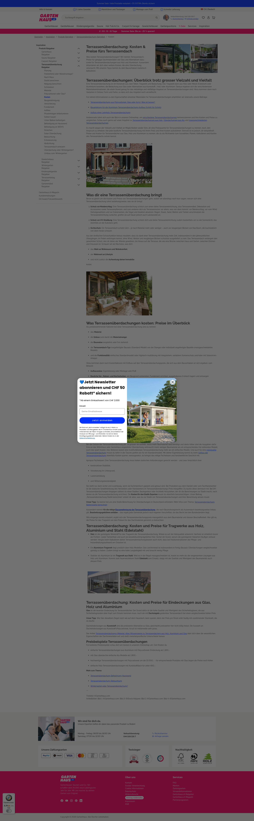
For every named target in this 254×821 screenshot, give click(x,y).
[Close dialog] (172, 382)
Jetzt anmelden (102, 420)
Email (83, 406)
